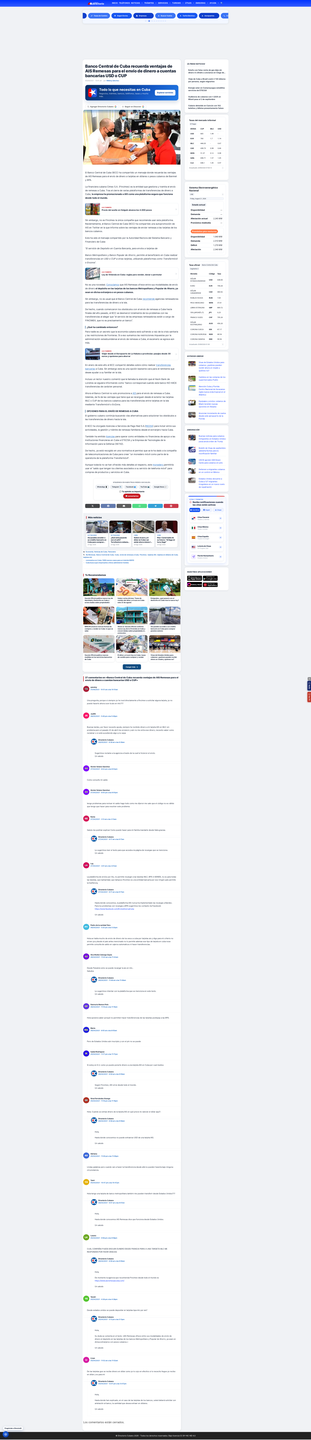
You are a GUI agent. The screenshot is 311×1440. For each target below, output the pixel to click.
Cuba (117, 555)
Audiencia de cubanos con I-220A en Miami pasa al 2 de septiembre (204, 98)
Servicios (163, 3)
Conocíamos (112, 284)
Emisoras (200, 3)
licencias (110, 436)
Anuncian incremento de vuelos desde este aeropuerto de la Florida (212, 416)
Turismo (176, 3)
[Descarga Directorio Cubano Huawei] (210, 586)
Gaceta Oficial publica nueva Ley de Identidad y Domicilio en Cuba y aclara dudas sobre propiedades (99, 600)
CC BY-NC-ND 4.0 (187, 1436)
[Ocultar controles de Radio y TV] (309, 678)
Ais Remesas (90, 555)
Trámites (149, 3)
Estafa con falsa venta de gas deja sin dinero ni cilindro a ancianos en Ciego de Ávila (206, 71)
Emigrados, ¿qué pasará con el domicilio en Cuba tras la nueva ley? (165, 599)
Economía (89, 552)
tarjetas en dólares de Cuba (167, 555)
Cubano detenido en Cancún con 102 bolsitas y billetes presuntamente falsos (206, 106)
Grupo (219, 510)
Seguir (208, 510)
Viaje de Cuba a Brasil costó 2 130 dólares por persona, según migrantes (206, 80)
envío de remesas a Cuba (129, 555)
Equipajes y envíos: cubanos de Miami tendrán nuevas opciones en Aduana (212, 404)
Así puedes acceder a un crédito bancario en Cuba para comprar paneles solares (163, 629)
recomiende (149, 299)
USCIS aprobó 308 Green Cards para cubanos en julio (211, 461)
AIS (134, 393)
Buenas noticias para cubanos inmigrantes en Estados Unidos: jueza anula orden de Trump (212, 439)
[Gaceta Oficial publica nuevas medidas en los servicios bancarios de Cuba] (98, 644)
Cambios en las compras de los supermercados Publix (212, 378)
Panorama (112, 552)
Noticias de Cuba (100, 552)
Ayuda (213, 3)
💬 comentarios (131, 496)
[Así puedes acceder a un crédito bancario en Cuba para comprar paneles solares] (164, 615)
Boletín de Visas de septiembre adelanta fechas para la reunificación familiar (212, 451)
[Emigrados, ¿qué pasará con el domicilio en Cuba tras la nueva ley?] (164, 587)
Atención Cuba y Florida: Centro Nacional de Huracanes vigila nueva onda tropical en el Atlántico (212, 390)
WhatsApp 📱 (102, 487)
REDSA (149, 426)
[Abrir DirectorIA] (6, 1434)
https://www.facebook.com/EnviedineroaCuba (114, 909)
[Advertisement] (155, 42)
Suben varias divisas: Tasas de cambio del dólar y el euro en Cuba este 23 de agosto (131, 600)
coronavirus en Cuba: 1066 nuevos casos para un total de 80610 (110, 560)
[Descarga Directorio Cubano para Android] (210, 579)
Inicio (115, 3)
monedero (158, 464)
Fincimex (143, 555)
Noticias (135, 3)
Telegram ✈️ (116, 487)
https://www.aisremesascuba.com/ (109, 1281)
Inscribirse (195, 510)
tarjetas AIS (152, 555)
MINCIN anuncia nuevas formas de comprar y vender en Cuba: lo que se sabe (99, 629)
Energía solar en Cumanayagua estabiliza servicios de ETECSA (206, 89)
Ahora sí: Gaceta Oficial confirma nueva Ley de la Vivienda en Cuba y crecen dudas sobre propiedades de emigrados (131, 630)
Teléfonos (124, 3)
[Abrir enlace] (193, 364)
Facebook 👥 (131, 487)
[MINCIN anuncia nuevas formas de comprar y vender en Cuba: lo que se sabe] (98, 615)
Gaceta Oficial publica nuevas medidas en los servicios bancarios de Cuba (98, 657)
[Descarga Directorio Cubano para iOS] (194, 579)
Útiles (188, 3)
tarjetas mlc (87, 557)
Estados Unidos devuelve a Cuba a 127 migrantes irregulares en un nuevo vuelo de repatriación (212, 483)
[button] (309, 686)
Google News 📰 (160, 487)
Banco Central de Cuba (105, 555)
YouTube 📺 (144, 487)
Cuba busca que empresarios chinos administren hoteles (107, 563)
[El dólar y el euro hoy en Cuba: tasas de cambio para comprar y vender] (131, 644)
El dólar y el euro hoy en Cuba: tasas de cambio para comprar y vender (132, 656)
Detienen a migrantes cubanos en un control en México (212, 470)
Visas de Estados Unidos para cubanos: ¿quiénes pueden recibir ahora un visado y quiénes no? (164, 657)
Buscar (222, 3)
